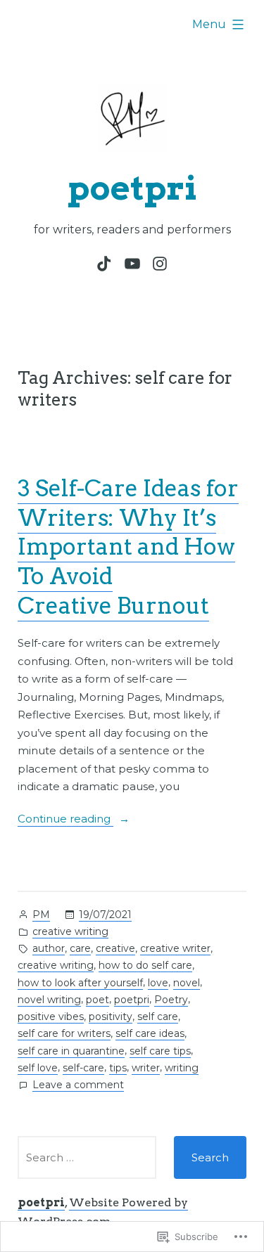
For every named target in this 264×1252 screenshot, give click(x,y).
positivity (110, 1016)
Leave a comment (78, 1086)
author (48, 948)
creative (115, 948)
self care (157, 1016)
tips (118, 1067)
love (158, 982)
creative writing (70, 931)
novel (186, 982)
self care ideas (149, 1033)
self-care (83, 1067)
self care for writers (64, 1033)
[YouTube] (132, 263)
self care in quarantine (71, 1051)
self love (38, 1067)
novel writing (49, 999)
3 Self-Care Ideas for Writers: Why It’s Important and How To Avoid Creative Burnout (128, 547)
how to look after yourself (80, 982)
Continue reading (65, 819)
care (80, 948)
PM (41, 914)
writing (182, 1067)
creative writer (175, 948)
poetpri (132, 187)
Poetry (171, 999)
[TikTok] (106, 263)
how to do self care (145, 965)
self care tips (160, 1051)
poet (97, 999)
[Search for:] (87, 1157)
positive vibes (51, 1016)
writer (146, 1067)
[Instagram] (157, 263)
